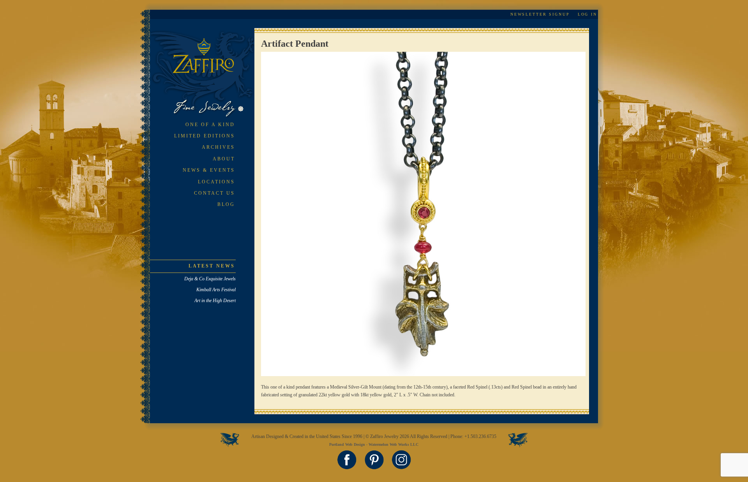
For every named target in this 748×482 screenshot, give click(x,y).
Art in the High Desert (215, 300)
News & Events (209, 170)
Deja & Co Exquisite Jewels (210, 278)
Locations (216, 182)
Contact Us (214, 193)
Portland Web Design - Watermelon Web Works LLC (373, 444)
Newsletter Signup (540, 14)
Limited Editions (204, 136)
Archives (218, 147)
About (224, 159)
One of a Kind (210, 124)
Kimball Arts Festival (216, 289)
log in (587, 14)
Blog (226, 204)
